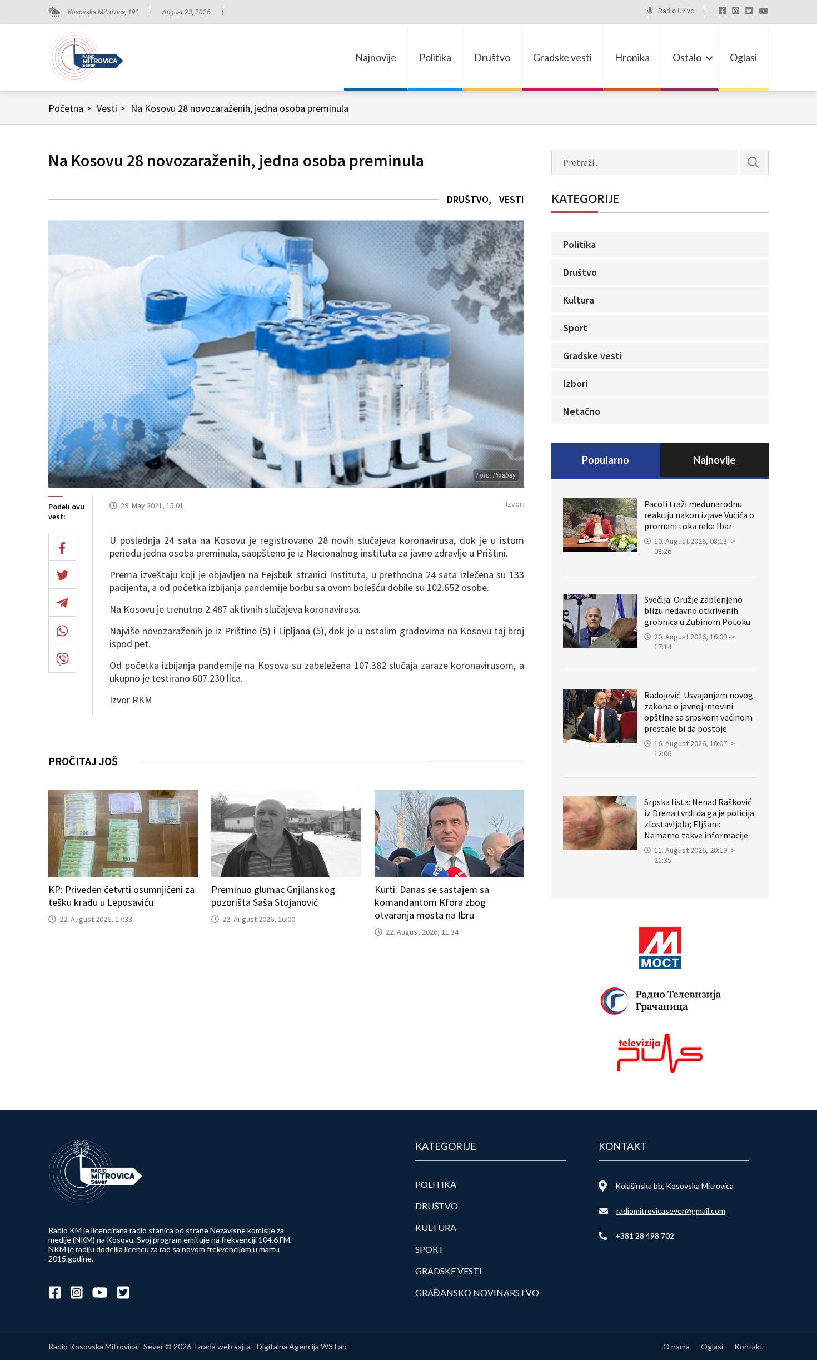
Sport (575, 327)
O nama (676, 1346)
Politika (435, 57)
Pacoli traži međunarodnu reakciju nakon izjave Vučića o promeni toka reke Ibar (699, 515)
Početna (69, 108)
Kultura (578, 300)
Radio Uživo (676, 11)
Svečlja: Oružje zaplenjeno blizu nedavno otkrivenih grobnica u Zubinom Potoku (697, 610)
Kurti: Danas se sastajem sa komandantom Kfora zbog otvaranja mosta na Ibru (432, 902)
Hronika (632, 57)
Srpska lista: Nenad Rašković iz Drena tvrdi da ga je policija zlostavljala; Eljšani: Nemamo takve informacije (699, 818)
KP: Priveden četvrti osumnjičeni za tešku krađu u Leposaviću (121, 896)
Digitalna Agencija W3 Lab (302, 1346)
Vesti (111, 108)
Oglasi (743, 57)
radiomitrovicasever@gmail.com (670, 1210)
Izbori (575, 383)
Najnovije (375, 57)
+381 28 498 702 (644, 1235)
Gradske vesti (562, 57)
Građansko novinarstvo (477, 1292)
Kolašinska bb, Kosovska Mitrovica (674, 1185)
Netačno (581, 411)
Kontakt (748, 1346)
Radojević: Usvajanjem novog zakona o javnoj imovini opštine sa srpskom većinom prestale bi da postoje (698, 711)
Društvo (492, 57)
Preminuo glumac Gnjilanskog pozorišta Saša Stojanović (273, 896)
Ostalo (686, 57)
